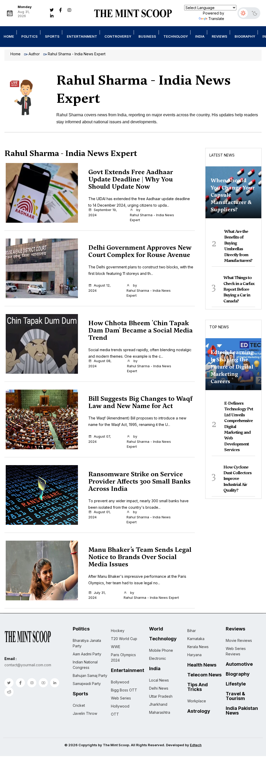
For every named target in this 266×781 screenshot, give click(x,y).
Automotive (239, 664)
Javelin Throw (85, 713)
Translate (216, 18)
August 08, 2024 (99, 363)
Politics (29, 36)
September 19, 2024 (102, 212)
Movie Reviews (239, 640)
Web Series (121, 698)
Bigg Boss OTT (124, 690)
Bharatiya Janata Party (87, 643)
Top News (219, 327)
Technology (175, 36)
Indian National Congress (85, 665)
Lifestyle (236, 684)
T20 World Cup (124, 638)
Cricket (79, 705)
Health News (201, 665)
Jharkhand (158, 704)
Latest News (222, 155)
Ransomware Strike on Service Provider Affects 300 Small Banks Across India (139, 481)
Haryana (194, 655)
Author (34, 54)
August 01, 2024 (99, 514)
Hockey (117, 630)
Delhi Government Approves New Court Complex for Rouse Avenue (139, 251)
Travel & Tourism (235, 696)
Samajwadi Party (87, 683)
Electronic (157, 658)
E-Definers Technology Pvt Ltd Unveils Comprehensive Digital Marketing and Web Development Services (238, 426)
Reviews (219, 36)
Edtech (196, 745)
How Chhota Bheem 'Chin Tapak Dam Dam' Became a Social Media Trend (140, 330)
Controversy (117, 36)
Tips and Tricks (197, 687)
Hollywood (120, 706)
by (152, 215)
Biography (245, 36)
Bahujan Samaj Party (90, 675)
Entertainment (82, 36)
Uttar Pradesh (160, 696)
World (156, 629)
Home (9, 36)
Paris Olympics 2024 (123, 657)
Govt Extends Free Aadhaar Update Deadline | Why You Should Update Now (130, 179)
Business (147, 36)
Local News (159, 680)
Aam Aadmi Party (87, 654)
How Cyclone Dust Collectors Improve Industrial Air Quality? (237, 478)
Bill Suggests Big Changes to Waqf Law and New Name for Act (140, 402)
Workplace (196, 701)
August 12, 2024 (99, 288)
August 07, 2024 (99, 439)
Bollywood (120, 682)
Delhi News (158, 688)
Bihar (191, 630)
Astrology (198, 711)
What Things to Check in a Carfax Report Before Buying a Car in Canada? (239, 289)
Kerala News (198, 646)
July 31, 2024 (97, 595)
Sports (52, 36)
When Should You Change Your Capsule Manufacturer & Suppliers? (233, 195)
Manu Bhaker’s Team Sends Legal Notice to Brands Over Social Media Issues (139, 557)
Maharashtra (159, 712)
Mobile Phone (161, 650)
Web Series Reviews (236, 651)
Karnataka (195, 638)
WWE (115, 646)
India (199, 36)
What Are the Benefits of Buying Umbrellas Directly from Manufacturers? (238, 246)
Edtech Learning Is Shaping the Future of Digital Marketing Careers (232, 367)
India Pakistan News (242, 710)
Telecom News (204, 675)
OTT (115, 714)
